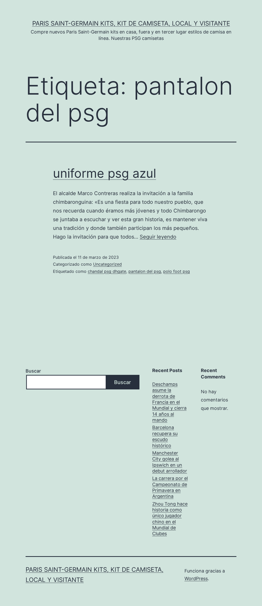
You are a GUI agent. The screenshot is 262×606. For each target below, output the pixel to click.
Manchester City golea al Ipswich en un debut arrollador (169, 462)
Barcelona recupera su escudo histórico (165, 436)
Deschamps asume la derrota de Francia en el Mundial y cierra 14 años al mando (169, 402)
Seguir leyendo (158, 237)
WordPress (196, 578)
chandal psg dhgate (107, 271)
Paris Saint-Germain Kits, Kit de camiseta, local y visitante (131, 23)
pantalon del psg (144, 271)
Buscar (33, 371)
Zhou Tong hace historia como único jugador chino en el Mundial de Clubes (170, 518)
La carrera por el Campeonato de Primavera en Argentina (170, 487)
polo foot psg (176, 271)
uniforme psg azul (104, 173)
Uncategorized (107, 264)
